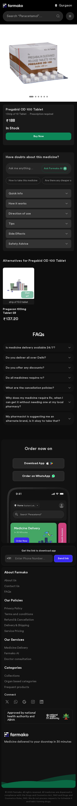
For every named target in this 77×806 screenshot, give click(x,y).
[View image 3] (38, 96)
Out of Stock (27, 295)
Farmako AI (11, 653)
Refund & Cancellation (19, 619)
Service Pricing (14, 631)
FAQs (7, 591)
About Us (10, 580)
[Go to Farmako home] (13, 5)
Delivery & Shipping (16, 625)
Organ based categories (20, 681)
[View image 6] (47, 96)
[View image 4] (41, 96)
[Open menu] (70, 16)
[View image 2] (35, 96)
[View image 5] (44, 96)
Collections (12, 675)
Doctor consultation (17, 659)
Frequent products (16, 687)
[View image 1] (31, 96)
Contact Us (11, 586)
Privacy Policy (13, 608)
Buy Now (38, 136)
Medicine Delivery (16, 647)
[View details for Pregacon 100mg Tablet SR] (18, 283)
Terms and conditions (18, 614)
